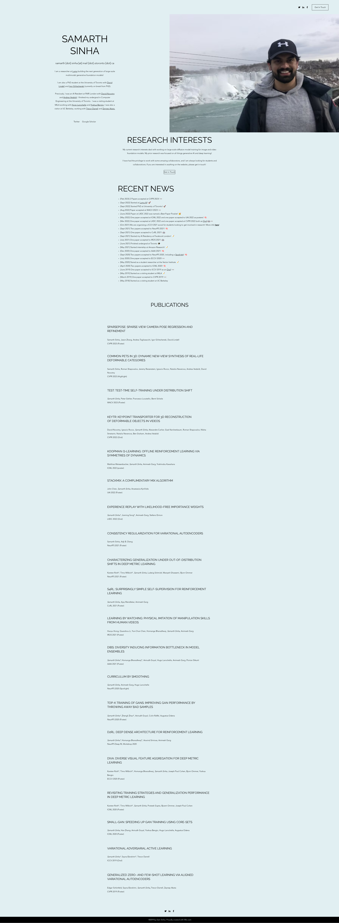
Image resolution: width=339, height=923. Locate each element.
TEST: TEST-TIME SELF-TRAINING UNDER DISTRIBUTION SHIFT (149, 390)
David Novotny (108, 93)
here (217, 225)
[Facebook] (307, 7)
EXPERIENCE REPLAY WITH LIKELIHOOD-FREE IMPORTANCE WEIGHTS (155, 507)
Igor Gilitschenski (76, 86)
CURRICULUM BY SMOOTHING (128, 676)
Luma (74, 71)
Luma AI (143, 202)
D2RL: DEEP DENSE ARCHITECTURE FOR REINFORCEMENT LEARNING (154, 732)
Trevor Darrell (92, 108)
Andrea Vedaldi (70, 97)
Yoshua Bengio (97, 105)
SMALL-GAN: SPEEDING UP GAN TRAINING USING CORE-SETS (149, 822)
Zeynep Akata (109, 108)
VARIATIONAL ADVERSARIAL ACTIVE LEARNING (139, 848)
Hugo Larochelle (79, 105)
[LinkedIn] (303, 7)
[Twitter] (299, 7)
